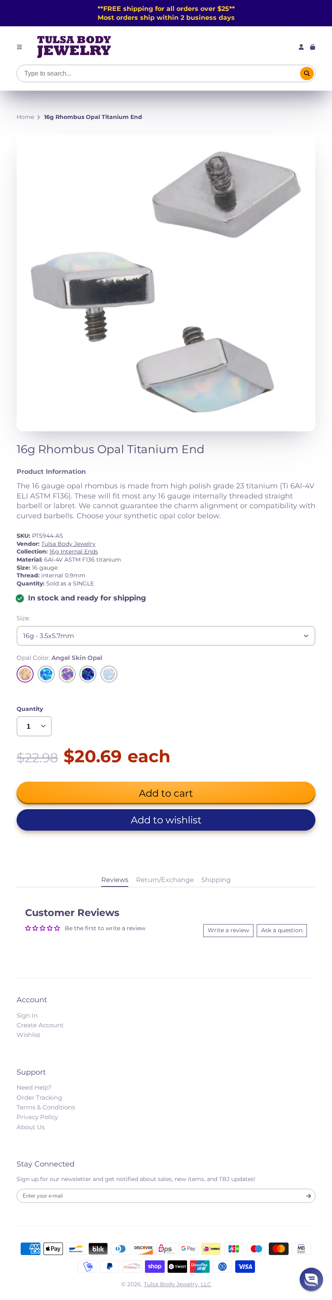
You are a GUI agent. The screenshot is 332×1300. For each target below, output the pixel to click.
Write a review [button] (228, 930)
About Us (31, 1127)
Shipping (216, 880)
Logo (74, 47)
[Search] (307, 74)
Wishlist (28, 1035)
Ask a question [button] (281, 930)
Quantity (30, 709)
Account (301, 47)
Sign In (27, 1015)
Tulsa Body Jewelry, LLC (177, 1284)
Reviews (114, 880)
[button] (166, 820)
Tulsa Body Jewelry (68, 543)
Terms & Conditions (46, 1107)
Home (25, 117)
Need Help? (34, 1087)
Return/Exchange (165, 880)
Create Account (40, 1025)
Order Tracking (39, 1097)
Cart (312, 47)
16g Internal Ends (73, 551)
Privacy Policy (37, 1117)
